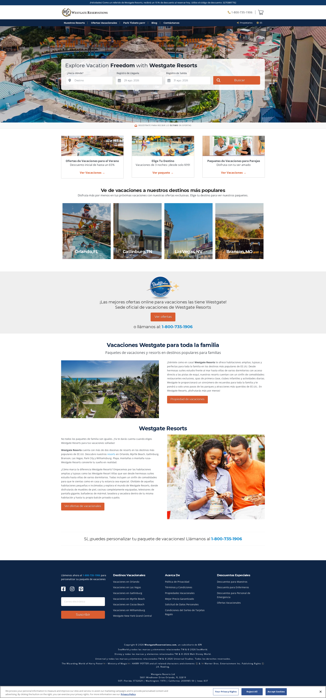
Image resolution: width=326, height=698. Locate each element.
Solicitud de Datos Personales (182, 604)
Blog (154, 23)
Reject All (252, 691)
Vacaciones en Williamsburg (129, 610)
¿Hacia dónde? (75, 73)
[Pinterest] (81, 588)
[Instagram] (72, 588)
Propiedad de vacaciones (187, 399)
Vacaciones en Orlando (126, 581)
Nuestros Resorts (74, 23)
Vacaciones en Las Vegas (127, 587)
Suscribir (83, 615)
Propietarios (245, 22)
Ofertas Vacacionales (104, 23)
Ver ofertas (163, 317)
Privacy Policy (128, 694)
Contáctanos (171, 23)
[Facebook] (63, 588)
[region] (163, 692)
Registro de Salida (176, 73)
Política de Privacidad (177, 581)
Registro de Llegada (128, 73)
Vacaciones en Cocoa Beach (128, 604)
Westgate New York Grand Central (132, 615)
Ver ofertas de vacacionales (83, 506)
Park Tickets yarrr (134, 23)
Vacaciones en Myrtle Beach (129, 598)
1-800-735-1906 (241, 12)
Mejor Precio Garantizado (179, 598)
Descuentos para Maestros (232, 581)
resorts (111, 454)
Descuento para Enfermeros (233, 587)
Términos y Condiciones (178, 587)
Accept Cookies (276, 691)
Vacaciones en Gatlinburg (127, 593)
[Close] (320, 691)
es (260, 22)
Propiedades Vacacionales (180, 593)
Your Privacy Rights (226, 691)
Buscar (239, 80)
